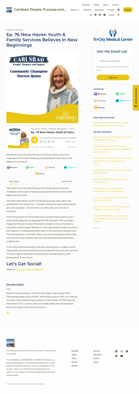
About (105, 5)
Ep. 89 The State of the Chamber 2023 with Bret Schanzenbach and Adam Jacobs (111, 124)
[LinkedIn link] (118, 9)
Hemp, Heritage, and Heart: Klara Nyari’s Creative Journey (110, 180)
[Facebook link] (95, 14)
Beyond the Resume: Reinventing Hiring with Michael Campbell (112, 171)
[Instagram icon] (121, 351)
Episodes (86, 5)
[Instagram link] (91, 14)
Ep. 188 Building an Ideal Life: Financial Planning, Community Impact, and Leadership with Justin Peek (112, 149)
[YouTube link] (104, 14)
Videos (96, 5)
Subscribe (113, 77)
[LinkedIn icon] (116, 351)
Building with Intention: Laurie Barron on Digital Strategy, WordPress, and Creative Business (110, 219)
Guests (111, 15)
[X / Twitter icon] (116, 356)
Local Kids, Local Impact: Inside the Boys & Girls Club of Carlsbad (111, 198)
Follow (128, 10)
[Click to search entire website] (118, 14)
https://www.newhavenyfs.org (29, 269)
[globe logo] (7, 312)
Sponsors (87, 10)
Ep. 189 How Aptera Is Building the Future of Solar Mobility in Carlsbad (112, 138)
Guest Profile (66, 181)
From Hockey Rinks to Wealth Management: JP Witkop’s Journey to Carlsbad (111, 208)
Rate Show (99, 10)
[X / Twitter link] (100, 14)
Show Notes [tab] (14, 181)
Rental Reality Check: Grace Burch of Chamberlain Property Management (108, 189)
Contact (111, 10)
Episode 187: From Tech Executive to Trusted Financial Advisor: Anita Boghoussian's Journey (112, 161)
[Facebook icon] (127, 351)
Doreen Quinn (15, 284)
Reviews (74, 10)
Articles (115, 5)
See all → (97, 227)
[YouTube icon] (121, 356)
